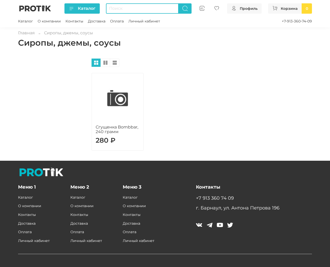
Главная (26, 32)
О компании (49, 21)
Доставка (96, 21)
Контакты (74, 21)
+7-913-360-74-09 (297, 21)
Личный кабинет (144, 21)
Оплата (117, 21)
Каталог (86, 8)
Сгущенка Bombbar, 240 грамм (117, 129)
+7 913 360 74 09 (215, 198)
